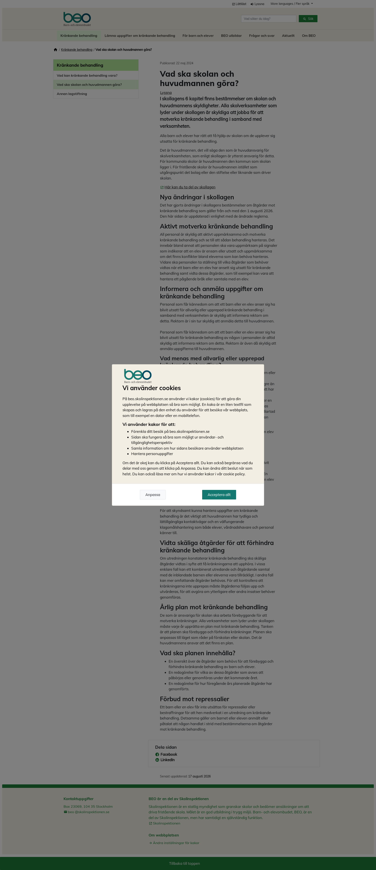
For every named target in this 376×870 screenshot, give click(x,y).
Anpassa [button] (152, 494)
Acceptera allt (219, 494)
